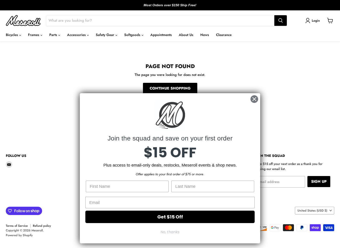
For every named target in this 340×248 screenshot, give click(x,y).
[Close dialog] (254, 99)
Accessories (77, 34)
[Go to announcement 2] (170, 8)
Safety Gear (105, 34)
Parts (53, 34)
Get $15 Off (170, 217)
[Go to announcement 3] (174, 8)
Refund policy (42, 226)
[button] (313, 20)
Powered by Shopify (19, 235)
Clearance (224, 34)
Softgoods (133, 34)
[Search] (280, 20)
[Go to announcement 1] (166, 8)
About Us (186, 34)
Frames (34, 34)
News (204, 34)
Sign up (319, 181)
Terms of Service (17, 226)
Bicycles (12, 34)
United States (312, 210)
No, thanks (170, 232)
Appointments (161, 34)
